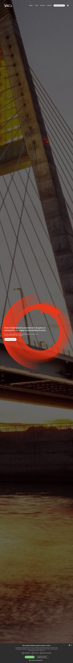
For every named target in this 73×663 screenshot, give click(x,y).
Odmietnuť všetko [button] (42, 657)
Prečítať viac (42, 650)
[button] (36, 660)
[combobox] (69, 645)
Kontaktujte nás (10, 339)
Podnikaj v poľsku (59, 5)
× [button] (71, 645)
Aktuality (42, 5)
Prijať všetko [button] (29, 657)
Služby (30, 5)
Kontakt (49, 5)
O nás (36, 5)
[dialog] (36, 653)
